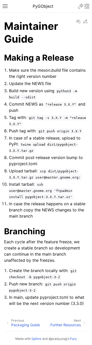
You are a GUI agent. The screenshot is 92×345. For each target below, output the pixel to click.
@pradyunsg (58, 339)
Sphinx (36, 339)
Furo (73, 339)
